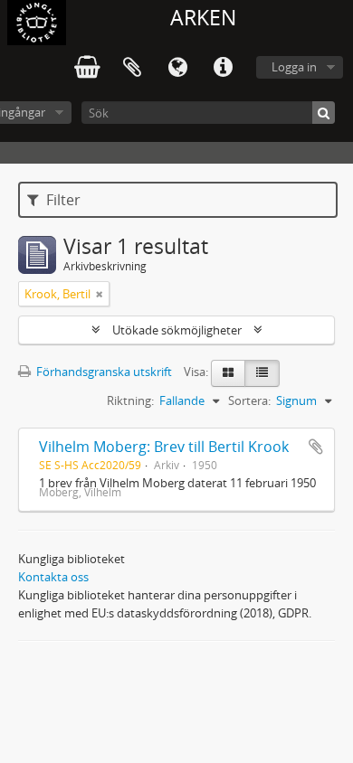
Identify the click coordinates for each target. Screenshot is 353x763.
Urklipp (132, 67)
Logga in (294, 67)
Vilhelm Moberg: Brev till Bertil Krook (164, 447)
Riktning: (130, 400)
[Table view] (262, 373)
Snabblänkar (222, 67)
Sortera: (249, 400)
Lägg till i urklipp (316, 447)
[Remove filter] (99, 294)
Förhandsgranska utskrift (102, 371)
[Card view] (228, 373)
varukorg (87, 67)
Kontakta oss (53, 577)
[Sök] (323, 112)
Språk (177, 67)
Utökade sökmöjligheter (177, 330)
